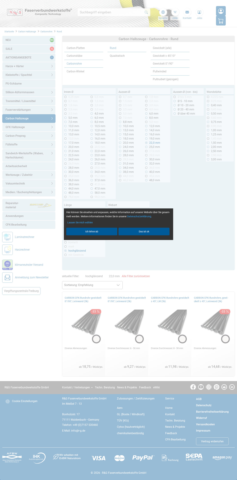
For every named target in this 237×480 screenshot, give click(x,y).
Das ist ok (144, 231)
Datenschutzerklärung (139, 216)
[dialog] (118, 240)
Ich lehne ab (91, 231)
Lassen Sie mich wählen (80, 222)
